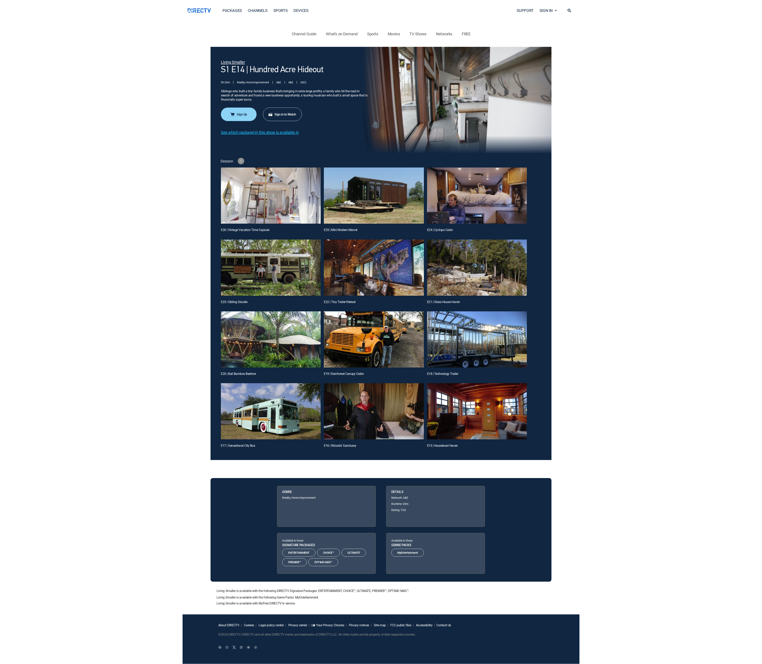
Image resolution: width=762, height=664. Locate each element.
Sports (372, 34)
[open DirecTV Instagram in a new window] (241, 647)
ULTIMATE (353, 552)
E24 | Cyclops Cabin (440, 230)
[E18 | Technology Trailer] (477, 339)
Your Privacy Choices (330, 625)
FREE (466, 34)
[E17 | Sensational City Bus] (271, 411)
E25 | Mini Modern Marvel (340, 230)
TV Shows (417, 34)
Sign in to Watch (285, 114)
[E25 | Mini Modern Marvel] (374, 195)
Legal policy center (271, 625)
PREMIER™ (294, 562)
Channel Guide (304, 34)
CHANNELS (257, 10)
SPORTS (280, 10)
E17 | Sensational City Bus (238, 445)
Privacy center (297, 625)
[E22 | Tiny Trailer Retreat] (374, 268)
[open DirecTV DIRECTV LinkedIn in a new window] (219, 647)
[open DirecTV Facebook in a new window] (227, 647)
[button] (569, 10)
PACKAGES (232, 10)
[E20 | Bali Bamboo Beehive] (271, 339)
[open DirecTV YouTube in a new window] (248, 647)
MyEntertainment (407, 552)
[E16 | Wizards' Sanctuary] (374, 411)
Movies (394, 34)
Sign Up (242, 114)
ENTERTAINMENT (299, 552)
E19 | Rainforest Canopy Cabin (344, 373)
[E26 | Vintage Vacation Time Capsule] (271, 195)
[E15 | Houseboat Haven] (477, 411)
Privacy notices (358, 625)
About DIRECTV (228, 625)
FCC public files (400, 625)
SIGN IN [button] (546, 10)
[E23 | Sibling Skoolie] (271, 268)
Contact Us (443, 625)
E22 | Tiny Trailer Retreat (340, 302)
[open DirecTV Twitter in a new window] (234, 647)
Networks (444, 34)
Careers (248, 625)
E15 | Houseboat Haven (442, 445)
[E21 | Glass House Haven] (477, 268)
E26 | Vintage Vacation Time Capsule (245, 230)
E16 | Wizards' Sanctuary (340, 445)
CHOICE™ (328, 552)
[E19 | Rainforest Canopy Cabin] (374, 339)
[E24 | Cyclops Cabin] (477, 195)
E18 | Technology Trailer (442, 373)
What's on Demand (342, 34)
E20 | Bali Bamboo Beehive (238, 373)
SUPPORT (525, 10)
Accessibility (424, 625)
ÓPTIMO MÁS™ (323, 562)
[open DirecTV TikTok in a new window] (255, 647)
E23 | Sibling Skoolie (234, 302)
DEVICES (300, 10)
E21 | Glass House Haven (443, 302)
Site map (379, 625)
